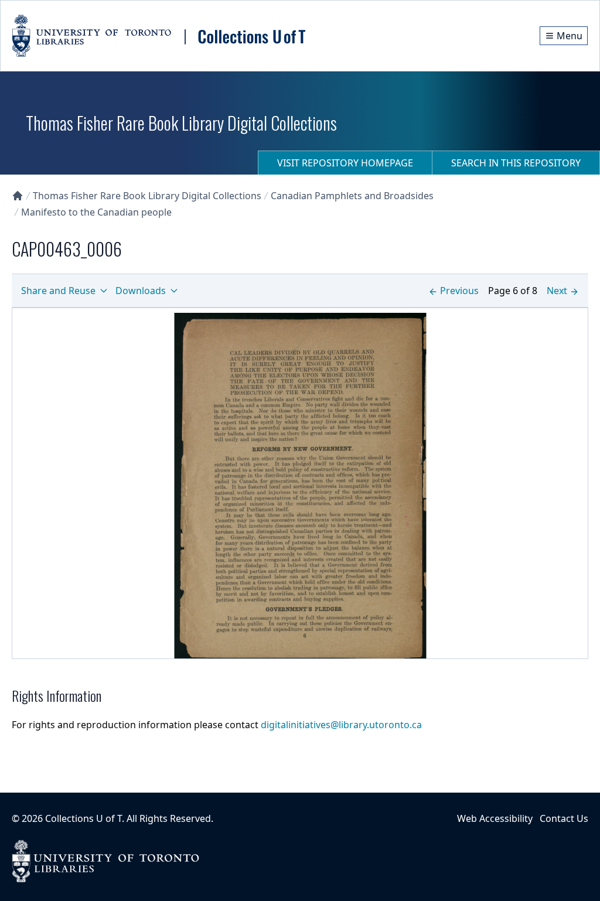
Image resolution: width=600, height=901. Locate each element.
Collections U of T (83, 818)
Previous (459, 290)
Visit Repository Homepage (345, 162)
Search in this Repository (516, 162)
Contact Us (564, 818)
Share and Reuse (58, 290)
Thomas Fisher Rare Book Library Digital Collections (147, 195)
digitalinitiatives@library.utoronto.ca (341, 724)
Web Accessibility (495, 818)
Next (557, 290)
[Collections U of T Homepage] (17, 196)
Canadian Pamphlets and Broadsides (352, 195)
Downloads (140, 290)
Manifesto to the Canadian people (96, 212)
